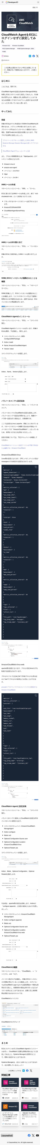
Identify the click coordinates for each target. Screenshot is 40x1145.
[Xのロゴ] (33, 1135)
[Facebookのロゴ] (29, 1135)
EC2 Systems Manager (9, 48)
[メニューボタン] (2, 2)
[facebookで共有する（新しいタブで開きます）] (34, 56)
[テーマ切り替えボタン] (38, 2)
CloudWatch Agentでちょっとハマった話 (16, 151)
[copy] (36, 467)
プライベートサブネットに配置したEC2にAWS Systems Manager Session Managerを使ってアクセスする (20, 143)
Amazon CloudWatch (18, 45)
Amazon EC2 (6, 45)
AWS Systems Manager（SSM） (26, 48)
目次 (34, 7)
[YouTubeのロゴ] (37, 1135)
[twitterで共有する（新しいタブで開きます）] (37, 56)
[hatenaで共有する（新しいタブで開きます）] (30, 56)
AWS (4, 51)
